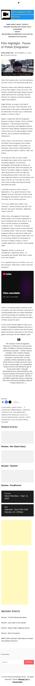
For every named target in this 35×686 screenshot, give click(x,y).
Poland (4, 422)
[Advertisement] (16, 532)
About (13, 24)
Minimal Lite (23, 679)
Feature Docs (16, 27)
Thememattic (17, 682)
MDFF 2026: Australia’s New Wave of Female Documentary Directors (17, 640)
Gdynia (22, 417)
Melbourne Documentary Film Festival (17, 34)
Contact (25, 24)
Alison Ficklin (10, 55)
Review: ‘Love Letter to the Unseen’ (13, 623)
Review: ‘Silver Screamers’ (10, 633)
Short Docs (26, 27)
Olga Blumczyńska (19, 420)
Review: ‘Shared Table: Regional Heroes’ (15, 628)
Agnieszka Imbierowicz (11, 410)
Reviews (7, 27)
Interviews (17, 29)
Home (8, 24)
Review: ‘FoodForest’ (11, 485)
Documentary (19, 412)
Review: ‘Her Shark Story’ (13, 446)
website (23, 334)
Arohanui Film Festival (17, 36)
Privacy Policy (5, 654)
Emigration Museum (17, 327)
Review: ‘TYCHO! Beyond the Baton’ (14, 617)
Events (17, 31)
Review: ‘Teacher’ (9, 466)
